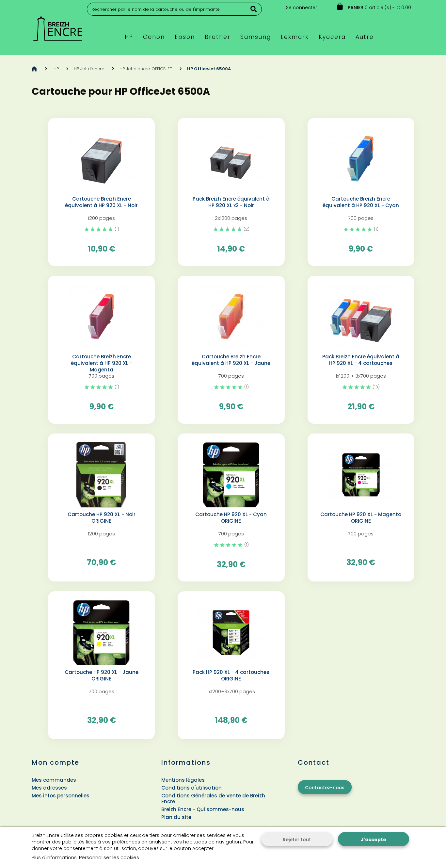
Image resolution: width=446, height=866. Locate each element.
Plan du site (176, 817)
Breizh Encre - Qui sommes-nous (202, 809)
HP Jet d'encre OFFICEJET (145, 69)
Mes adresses (49, 787)
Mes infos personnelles (60, 795)
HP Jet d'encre (89, 69)
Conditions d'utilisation (191, 787)
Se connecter (301, 7)
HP (56, 69)
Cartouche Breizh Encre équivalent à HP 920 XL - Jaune (231, 360)
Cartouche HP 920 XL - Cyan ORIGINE (231, 517)
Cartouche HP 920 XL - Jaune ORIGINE (101, 675)
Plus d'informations (54, 857)
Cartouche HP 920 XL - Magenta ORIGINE (361, 517)
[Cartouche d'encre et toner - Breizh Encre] (58, 25)
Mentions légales (183, 779)
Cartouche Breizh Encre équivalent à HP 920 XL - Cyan (361, 202)
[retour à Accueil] (34, 69)
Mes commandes (54, 779)
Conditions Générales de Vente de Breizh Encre (213, 798)
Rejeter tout (297, 839)
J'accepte (373, 839)
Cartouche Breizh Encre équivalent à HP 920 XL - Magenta (101, 363)
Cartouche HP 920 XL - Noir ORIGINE (101, 517)
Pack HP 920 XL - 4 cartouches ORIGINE (231, 675)
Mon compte (55, 762)
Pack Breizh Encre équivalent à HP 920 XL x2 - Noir (231, 202)
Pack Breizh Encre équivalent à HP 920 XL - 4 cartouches (360, 360)
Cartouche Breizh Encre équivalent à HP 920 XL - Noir (101, 202)
